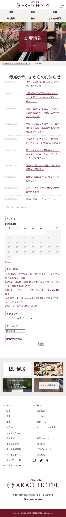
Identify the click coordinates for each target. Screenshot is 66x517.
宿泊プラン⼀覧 (13, 460)
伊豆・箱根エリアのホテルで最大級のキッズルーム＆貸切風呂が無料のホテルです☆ (42, 127)
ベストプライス (13, 455)
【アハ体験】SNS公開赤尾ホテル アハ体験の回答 (43, 84)
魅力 (39, 405)
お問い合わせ (43, 438)
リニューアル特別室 (46, 427)
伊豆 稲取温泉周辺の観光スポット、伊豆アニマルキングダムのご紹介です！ (42, 97)
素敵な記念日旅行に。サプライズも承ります (42, 179)
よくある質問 (12, 444)
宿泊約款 (41, 444)
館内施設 (10, 427)
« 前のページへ (12, 207)
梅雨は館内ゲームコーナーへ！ (41, 199)
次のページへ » (28, 207)
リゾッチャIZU (13, 433)
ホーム (9, 405)
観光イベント (43, 422)
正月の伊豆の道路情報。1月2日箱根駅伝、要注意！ (43, 167)
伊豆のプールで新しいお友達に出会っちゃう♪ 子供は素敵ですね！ (43, 141)
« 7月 (8, 261)
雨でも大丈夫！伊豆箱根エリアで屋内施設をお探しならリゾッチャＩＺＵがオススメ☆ (42, 154)
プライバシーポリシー (47, 449)
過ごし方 (41, 411)
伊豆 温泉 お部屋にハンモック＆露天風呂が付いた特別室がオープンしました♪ (42, 112)
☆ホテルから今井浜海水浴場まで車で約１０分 (42, 190)
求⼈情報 (41, 455)
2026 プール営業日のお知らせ (21, 306)
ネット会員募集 (13, 449)
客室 (8, 416)
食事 (8, 422)
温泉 (8, 411)
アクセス (41, 416)
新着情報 (10, 438)
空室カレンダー (13, 465)
